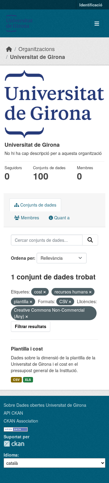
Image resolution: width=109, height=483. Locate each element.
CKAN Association (21, 421)
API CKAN (13, 413)
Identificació (90, 5)
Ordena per (22, 258)
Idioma (11, 455)
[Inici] (9, 49)
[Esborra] (44, 291)
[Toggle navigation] (97, 23)
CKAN (14, 443)
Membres (29, 217)
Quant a (61, 217)
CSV (16, 379)
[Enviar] (90, 240)
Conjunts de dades (37, 205)
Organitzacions (36, 49)
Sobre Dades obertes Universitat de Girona (45, 405)
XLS (28, 379)
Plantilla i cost (27, 348)
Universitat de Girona (37, 56)
